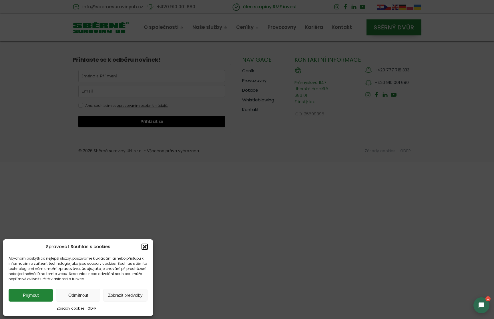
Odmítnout (78, 295)
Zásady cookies (71, 308)
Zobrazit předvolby (125, 295)
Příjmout (31, 295)
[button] (145, 247)
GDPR (92, 308)
